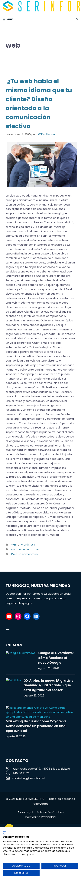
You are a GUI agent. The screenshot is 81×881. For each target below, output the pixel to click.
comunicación (21, 549)
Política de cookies (50, 812)
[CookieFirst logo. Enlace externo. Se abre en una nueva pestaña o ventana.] (4, 832)
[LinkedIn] (36, 616)
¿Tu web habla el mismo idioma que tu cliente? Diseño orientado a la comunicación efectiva (39, 103)
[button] (77, 19)
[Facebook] (27, 616)
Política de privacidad (40, 817)
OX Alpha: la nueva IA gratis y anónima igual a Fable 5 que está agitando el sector (48, 685)
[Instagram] (18, 616)
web (37, 549)
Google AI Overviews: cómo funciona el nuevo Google (56, 658)
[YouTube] (9, 616)
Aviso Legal (25, 812)
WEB (14, 544)
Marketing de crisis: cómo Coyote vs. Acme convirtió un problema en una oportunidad (36, 726)
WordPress (28, 544)
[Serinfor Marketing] (41, 6)
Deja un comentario (24, 554)
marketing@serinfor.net (29, 778)
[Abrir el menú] (8, 629)
